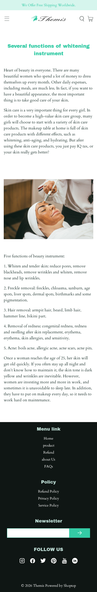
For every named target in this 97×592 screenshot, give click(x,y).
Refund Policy (48, 491)
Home (48, 438)
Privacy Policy (48, 498)
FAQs (48, 466)
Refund (48, 452)
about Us (48, 459)
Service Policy (48, 505)
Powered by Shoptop (60, 585)
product (48, 445)
